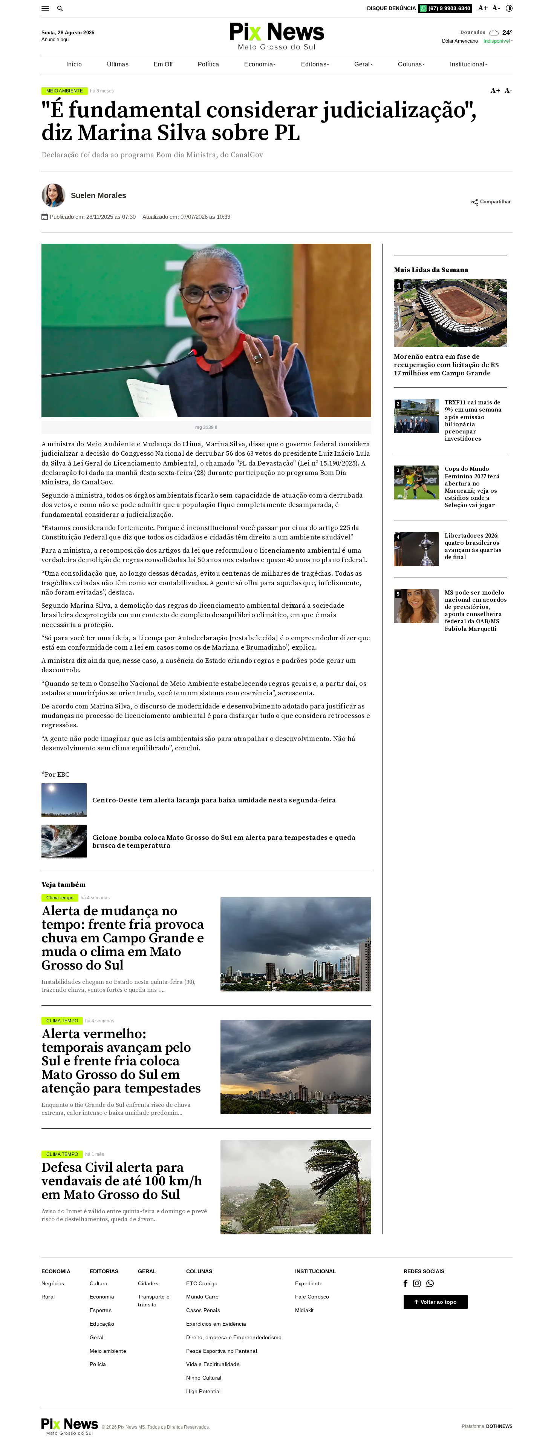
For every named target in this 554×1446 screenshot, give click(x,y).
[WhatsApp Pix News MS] (430, 1283)
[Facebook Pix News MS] (405, 1283)
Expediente (309, 1283)
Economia (102, 1297)
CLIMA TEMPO (62, 1020)
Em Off (163, 64)
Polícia (98, 1364)
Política (208, 64)
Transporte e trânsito (153, 1301)
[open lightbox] (206, 330)
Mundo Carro (202, 1297)
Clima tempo (59, 897)
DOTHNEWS (499, 1426)
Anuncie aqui (55, 39)
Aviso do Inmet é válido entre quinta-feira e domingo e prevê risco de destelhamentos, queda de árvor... (124, 1215)
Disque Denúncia (418, 8)
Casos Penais (203, 1310)
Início (74, 64)
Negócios (52, 1283)
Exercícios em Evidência (216, 1324)
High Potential (203, 1391)
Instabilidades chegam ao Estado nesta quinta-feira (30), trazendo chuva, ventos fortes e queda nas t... (118, 986)
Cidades (148, 1283)
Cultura (98, 1283)
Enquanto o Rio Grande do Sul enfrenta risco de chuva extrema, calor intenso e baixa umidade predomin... (116, 1109)
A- (496, 8)
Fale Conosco (312, 1297)
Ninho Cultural (203, 1378)
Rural (48, 1297)
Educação (102, 1324)
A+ (483, 8)
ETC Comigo (201, 1283)
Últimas (118, 64)
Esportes (101, 1310)
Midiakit (304, 1310)
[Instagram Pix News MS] (417, 1283)
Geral (96, 1337)
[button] (260, 64)
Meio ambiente (108, 1351)
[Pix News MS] (277, 36)
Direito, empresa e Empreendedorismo (234, 1337)
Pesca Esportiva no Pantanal (221, 1351)
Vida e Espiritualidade (212, 1364)
